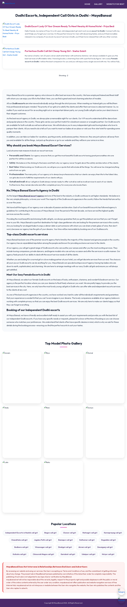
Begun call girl (50, 533)
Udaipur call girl (88, 554)
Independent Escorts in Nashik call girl (21, 533)
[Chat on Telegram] (121, 591)
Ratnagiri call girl (90, 533)
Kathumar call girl (87, 540)
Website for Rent (115, 4)
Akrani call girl (85, 547)
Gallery (98, 4)
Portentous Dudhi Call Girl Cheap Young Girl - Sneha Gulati (55, 51)
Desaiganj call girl (105, 547)
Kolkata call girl (19, 554)
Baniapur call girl (65, 540)
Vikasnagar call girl (43, 547)
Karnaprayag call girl (113, 533)
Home (87, 4)
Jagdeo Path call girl (43, 540)
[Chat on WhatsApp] (121, 600)
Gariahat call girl (68, 554)
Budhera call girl (21, 547)
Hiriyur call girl (108, 554)
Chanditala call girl (19, 540)
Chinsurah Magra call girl (43, 554)
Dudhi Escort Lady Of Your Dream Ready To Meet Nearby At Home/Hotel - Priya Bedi (69, 26)
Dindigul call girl (65, 547)
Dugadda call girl (108, 540)
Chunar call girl (69, 533)
